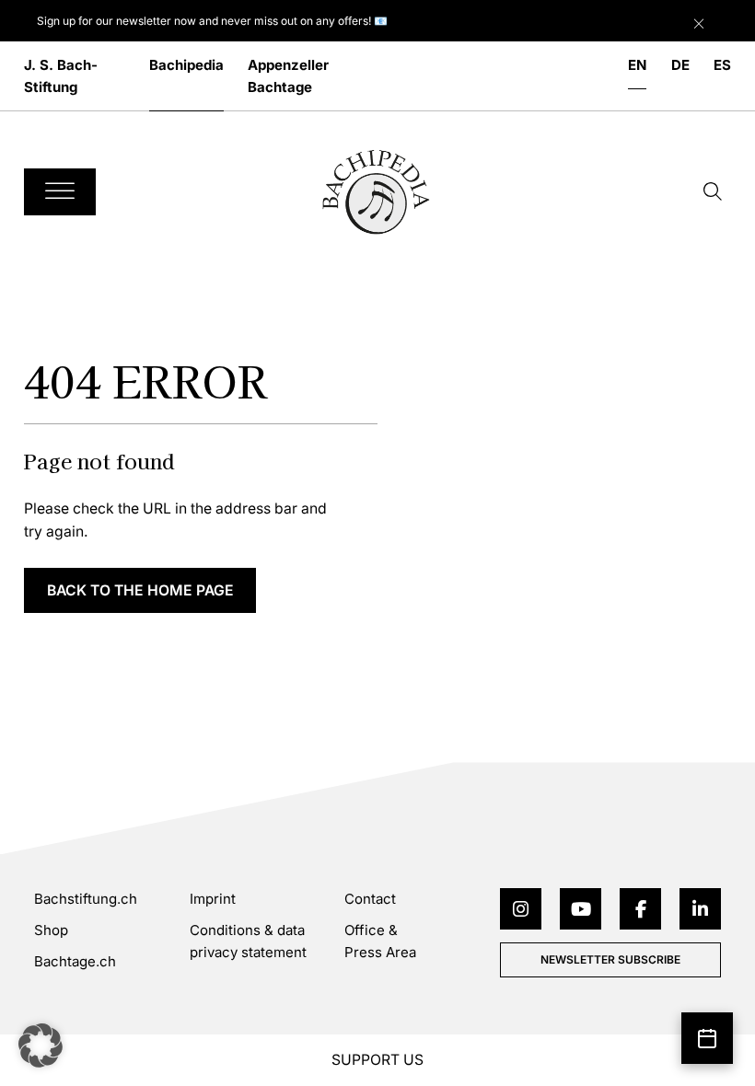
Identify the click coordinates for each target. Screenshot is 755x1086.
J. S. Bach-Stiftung (61, 76)
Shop (51, 930)
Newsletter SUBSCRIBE (610, 959)
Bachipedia (186, 65)
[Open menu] (59, 191)
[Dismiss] (719, 19)
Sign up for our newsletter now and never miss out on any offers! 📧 (212, 21)
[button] (40, 1045)
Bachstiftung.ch (85, 898)
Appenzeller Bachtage (288, 76)
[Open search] (712, 191)
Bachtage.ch (75, 961)
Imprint (213, 898)
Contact (370, 898)
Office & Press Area (380, 941)
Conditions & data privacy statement (248, 941)
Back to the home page (140, 590)
